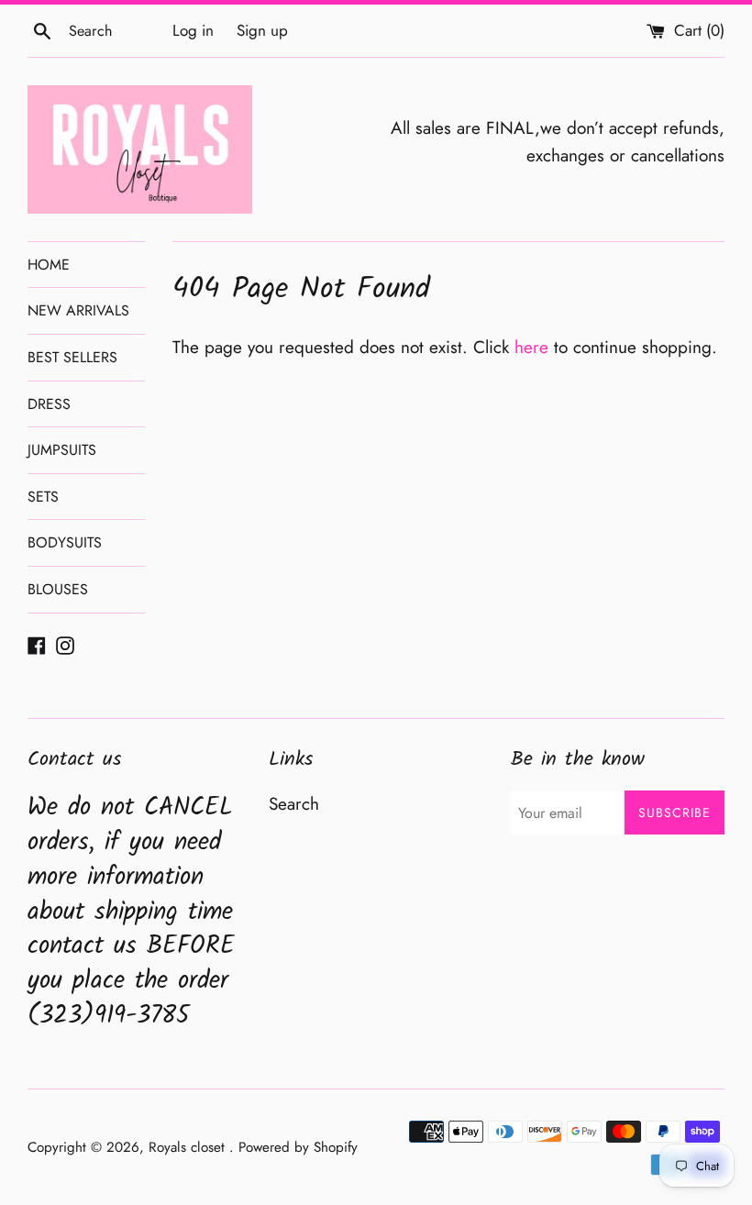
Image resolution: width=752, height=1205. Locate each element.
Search (294, 803)
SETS (43, 496)
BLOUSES (58, 589)
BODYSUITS (65, 542)
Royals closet (189, 1147)
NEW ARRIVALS (78, 310)
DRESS (49, 404)
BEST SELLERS (72, 357)
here (531, 347)
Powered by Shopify (298, 1147)
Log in (193, 30)
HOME (49, 264)
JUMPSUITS (62, 449)
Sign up (262, 30)
